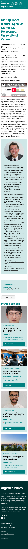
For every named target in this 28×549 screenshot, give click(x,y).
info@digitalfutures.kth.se (7, 534)
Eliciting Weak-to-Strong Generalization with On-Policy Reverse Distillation (12, 330)
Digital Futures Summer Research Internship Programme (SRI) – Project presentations (13, 457)
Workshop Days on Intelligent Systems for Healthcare (12, 372)
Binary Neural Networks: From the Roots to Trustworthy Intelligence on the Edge (13, 414)
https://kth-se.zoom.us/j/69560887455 (15, 69)
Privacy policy (4, 538)
